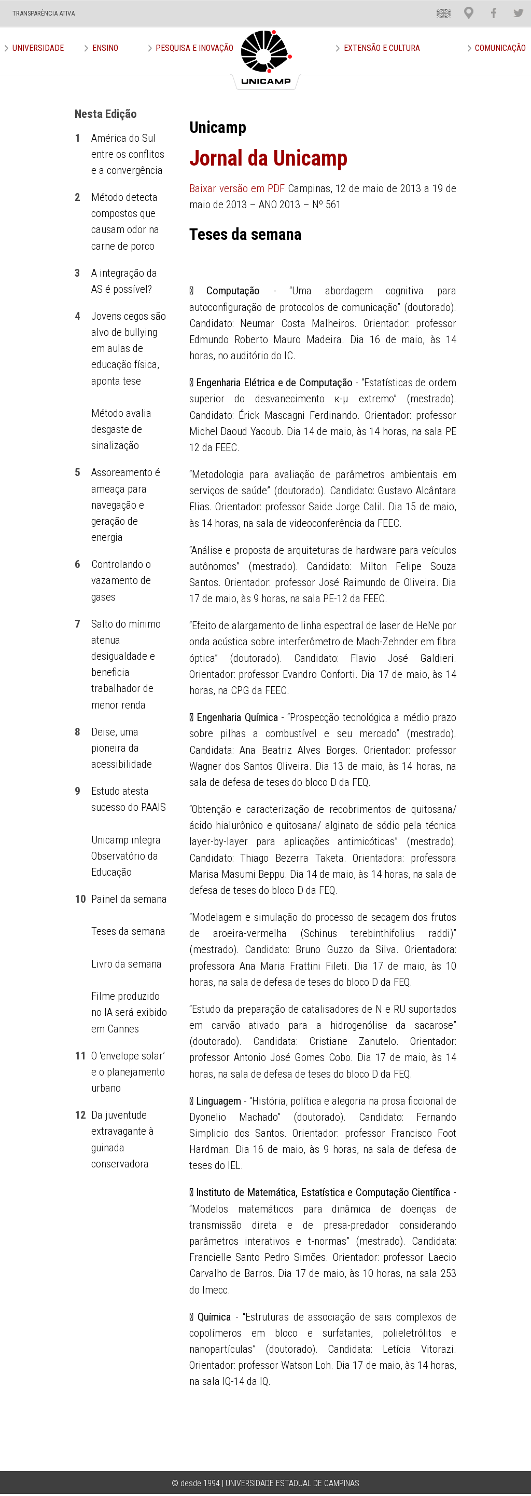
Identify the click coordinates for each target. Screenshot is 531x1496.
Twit (513, 5)
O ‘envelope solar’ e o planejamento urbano (128, 1072)
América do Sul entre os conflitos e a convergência (127, 154)
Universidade (38, 48)
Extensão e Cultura (382, 48)
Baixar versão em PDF (237, 188)
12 (80, 1115)
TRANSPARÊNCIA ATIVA (43, 13)
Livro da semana (126, 964)
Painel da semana (129, 899)
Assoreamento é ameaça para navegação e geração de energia (125, 504)
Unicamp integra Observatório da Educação (126, 856)
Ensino (105, 48)
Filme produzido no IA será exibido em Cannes (129, 1012)
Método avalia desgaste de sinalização (121, 429)
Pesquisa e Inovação (194, 48)
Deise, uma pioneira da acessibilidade (121, 748)
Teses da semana (128, 931)
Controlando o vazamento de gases (121, 580)
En (436, 5)
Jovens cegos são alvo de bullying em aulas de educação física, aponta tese (128, 348)
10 (80, 899)
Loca (464, 5)
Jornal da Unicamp (268, 158)
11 (80, 1056)
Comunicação (500, 48)
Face (489, 5)
